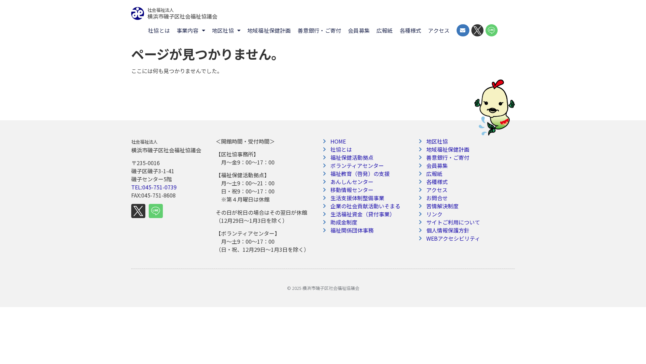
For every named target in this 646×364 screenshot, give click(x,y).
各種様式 (411, 30)
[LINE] (156, 211)
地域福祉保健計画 (269, 30)
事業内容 (188, 30)
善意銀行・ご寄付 (320, 30)
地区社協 (223, 30)
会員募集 (359, 30)
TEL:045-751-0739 (154, 187)
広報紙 (384, 30)
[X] (138, 211)
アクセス (439, 30)
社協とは (159, 30)
